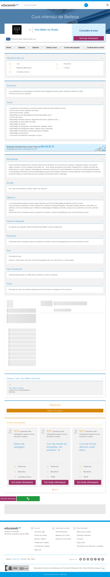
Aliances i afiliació (40, 539)
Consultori (80, 539)
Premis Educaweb (61, 532)
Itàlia (28, 559)
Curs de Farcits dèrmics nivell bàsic (87, 447)
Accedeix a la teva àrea (63, 539)
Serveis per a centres (62, 528)
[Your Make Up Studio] (17, 29)
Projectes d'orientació (84, 535)
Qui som (37, 528)
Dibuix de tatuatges (19, 445)
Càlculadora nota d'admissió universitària (90, 546)
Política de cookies (40, 535)
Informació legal (39, 532)
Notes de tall (81, 542)
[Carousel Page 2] (55, 489)
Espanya (8, 559)
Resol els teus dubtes (84, 532)
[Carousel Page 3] (57, 489)
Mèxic (33, 559)
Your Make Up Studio (46, 29)
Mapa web (37, 550)
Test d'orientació (82, 528)
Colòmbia (23, 559)
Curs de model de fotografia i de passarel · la (57, 447)
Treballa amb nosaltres (41, 542)
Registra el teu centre (63, 535)
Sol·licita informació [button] (88, 38)
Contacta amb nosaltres (42, 546)
